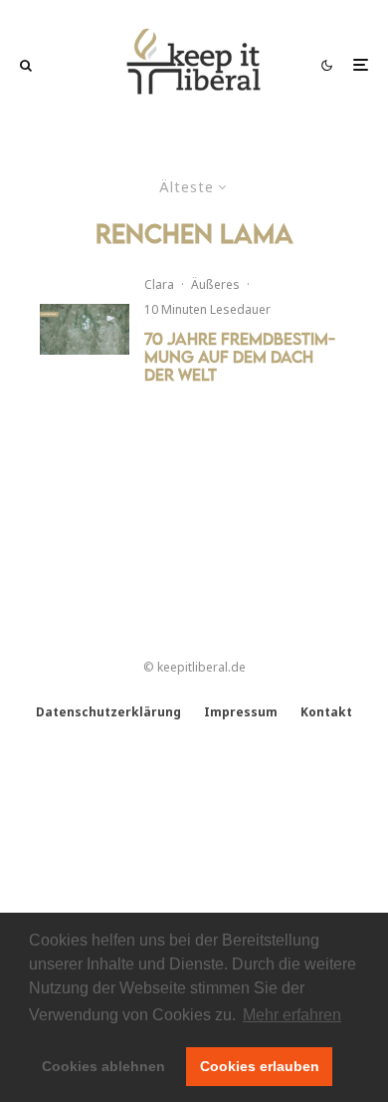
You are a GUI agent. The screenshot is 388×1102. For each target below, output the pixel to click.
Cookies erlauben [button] (259, 1066)
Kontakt (326, 711)
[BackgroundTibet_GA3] (84, 329)
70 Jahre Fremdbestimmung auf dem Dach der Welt (239, 357)
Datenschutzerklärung (108, 711)
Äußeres (215, 284)
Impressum (241, 711)
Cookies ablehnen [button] (103, 1066)
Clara (159, 284)
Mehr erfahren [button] (292, 1014)
